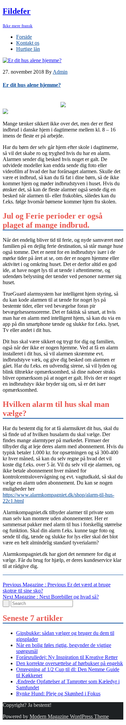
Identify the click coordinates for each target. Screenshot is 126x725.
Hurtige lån (28, 49)
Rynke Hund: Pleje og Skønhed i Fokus (58, 693)
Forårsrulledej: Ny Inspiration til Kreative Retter (67, 657)
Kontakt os (27, 43)
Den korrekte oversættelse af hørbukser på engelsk (69, 663)
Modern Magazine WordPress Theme (69, 716)
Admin (60, 72)
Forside (24, 37)
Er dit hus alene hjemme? (32, 85)
